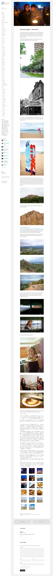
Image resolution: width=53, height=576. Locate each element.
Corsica (3, 26)
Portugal (3, 68)
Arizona (4, 89)
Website (21, 562)
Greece (3, 40)
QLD (31, 514)
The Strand (38, 514)
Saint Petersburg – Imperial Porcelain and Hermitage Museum (6, 162)
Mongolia (3, 62)
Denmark (3, 31)
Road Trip (4, 17)
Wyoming (4, 110)
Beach (2, 120)
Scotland (4, 114)
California (4, 92)
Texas (3, 107)
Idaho (3, 96)
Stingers (36, 514)
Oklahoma (4, 102)
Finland (3, 35)
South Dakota (4, 105)
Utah (3, 108)
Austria (3, 19)
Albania (3, 13)
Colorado (4, 93)
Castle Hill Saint (26, 514)
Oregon (4, 104)
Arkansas (4, 90)
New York (4, 101)
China (3, 25)
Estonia (3, 32)
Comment (21, 547)
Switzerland (3, 80)
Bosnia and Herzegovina (5, 22)
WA (3, 135)
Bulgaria (3, 23)
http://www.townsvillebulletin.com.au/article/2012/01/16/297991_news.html (32, 228)
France (3, 37)
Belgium (3, 20)
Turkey (3, 86)
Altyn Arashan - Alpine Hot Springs (6, 152)
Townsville (21, 515)
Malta (3, 56)
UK (2, 111)
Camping (7, 120)
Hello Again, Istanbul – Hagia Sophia (6, 155)
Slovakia (3, 74)
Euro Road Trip (4, 34)
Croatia (3, 28)
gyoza (29, 514)
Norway (3, 65)
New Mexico (4, 99)
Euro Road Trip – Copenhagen (5, 164)
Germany (3, 38)
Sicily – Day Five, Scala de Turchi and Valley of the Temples (6, 144)
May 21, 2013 (22, 513)
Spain (3, 77)
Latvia (3, 50)
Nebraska (4, 98)
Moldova (3, 59)
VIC (2, 135)
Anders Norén (5, 182)
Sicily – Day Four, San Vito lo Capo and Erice (6, 158)
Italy (2, 44)
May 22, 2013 (24, 532)
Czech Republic (4, 29)
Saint (33, 514)
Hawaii (4, 95)
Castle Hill (21, 514)
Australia (3, 16)
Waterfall (6, 135)
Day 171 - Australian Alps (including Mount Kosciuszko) (6, 150)
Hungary (3, 41)
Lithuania (3, 53)
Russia (3, 71)
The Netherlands (4, 83)
